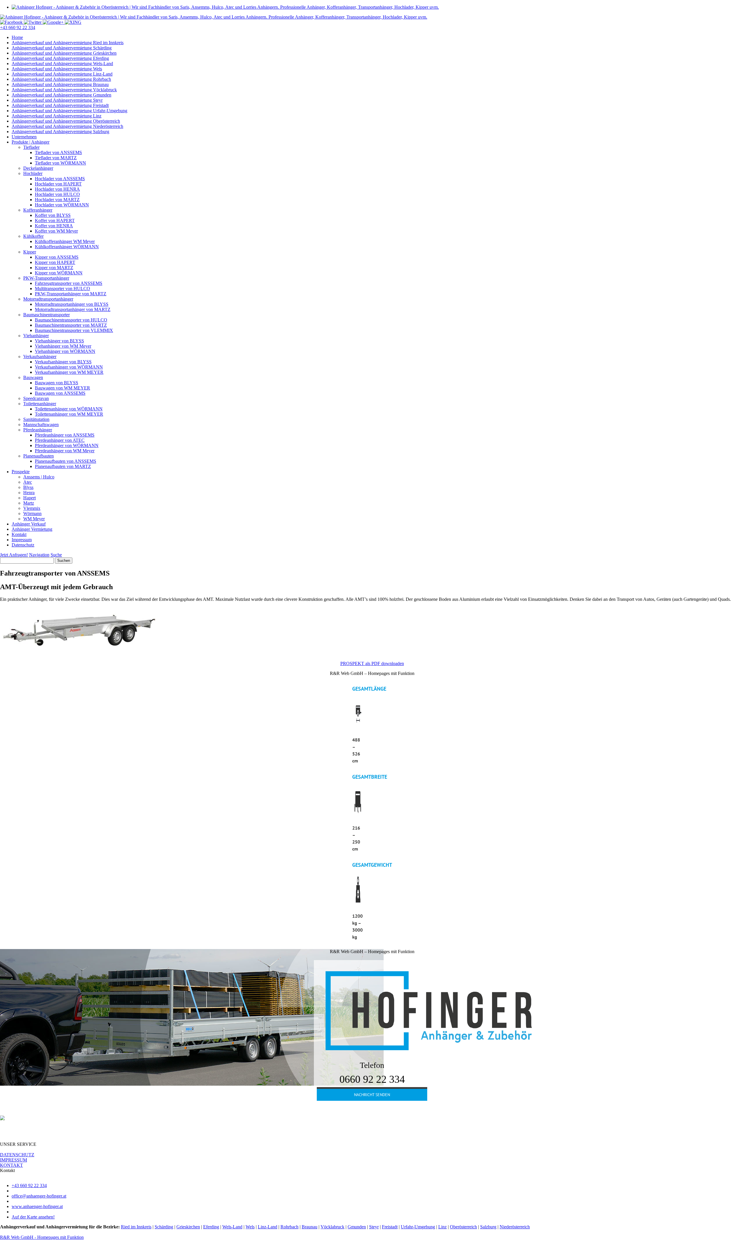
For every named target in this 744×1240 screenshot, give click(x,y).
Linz (442, 1226)
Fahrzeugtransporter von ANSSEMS (68, 283)
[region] (372, 810)
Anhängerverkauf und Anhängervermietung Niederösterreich (67, 126)
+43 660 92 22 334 (17, 27)
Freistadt (390, 1226)
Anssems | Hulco (38, 476)
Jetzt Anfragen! (14, 554)
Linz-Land (267, 1226)
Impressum (22, 539)
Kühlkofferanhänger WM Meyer (65, 241)
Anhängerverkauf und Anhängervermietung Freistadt (60, 105)
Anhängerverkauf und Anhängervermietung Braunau (60, 84)
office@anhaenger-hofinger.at (39, 1195)
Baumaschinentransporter (46, 314)
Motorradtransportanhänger (48, 298)
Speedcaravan (36, 398)
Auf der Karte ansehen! (33, 1216)
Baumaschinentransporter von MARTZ (71, 325)
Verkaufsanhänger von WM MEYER (69, 372)
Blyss (28, 487)
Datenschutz (23, 544)
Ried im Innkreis (136, 1226)
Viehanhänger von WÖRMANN (65, 351)
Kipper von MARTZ (54, 267)
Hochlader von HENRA (57, 189)
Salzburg (488, 1226)
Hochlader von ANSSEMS (60, 178)
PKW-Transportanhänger (46, 278)
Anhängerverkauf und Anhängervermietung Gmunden (61, 94)
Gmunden (357, 1226)
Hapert (29, 497)
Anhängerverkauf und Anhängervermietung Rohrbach (61, 79)
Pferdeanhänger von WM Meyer (64, 450)
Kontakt (19, 534)
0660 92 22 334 (372, 1079)
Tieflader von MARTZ (56, 157)
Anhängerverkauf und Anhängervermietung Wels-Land (62, 63)
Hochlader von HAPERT (58, 183)
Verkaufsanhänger (39, 356)
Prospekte (21, 471)
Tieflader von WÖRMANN (60, 162)
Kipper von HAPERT (55, 262)
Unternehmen (24, 136)
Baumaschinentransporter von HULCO (71, 319)
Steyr (374, 1226)
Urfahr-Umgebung (418, 1226)
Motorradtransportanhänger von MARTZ (72, 309)
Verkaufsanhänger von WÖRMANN (69, 367)
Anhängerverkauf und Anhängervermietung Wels (57, 68)
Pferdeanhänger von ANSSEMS (64, 435)
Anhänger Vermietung (32, 529)
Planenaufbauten (38, 455)
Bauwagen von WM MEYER (62, 387)
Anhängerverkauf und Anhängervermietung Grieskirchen (64, 53)
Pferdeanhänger (37, 429)
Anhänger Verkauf (29, 523)
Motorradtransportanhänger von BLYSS (71, 304)
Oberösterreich (463, 1226)
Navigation (39, 554)
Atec (27, 482)
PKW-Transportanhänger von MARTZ (70, 293)
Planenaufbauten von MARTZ (63, 466)
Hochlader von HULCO (57, 194)
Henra (29, 492)
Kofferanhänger (37, 210)
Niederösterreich (515, 1226)
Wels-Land (232, 1226)
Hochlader (32, 173)
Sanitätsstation (36, 419)
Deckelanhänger (38, 168)
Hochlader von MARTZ (57, 199)
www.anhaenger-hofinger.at (37, 1206)
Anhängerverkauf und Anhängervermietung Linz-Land (62, 74)
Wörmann (32, 513)
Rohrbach (289, 1226)
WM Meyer (34, 518)
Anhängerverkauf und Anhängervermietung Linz (56, 115)
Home (17, 37)
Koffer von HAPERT (55, 220)
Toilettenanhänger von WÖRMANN (69, 408)
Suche (56, 554)
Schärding (164, 1226)
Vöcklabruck (332, 1226)
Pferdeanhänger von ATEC (60, 440)
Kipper (29, 251)
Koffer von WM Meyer (56, 230)
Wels (250, 1226)
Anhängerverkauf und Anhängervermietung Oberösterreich (66, 121)
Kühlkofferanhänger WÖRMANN (67, 246)
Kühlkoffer (33, 236)
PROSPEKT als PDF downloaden (372, 663)
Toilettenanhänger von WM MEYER (69, 414)
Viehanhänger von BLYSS (59, 340)
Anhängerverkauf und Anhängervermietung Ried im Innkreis (68, 42)
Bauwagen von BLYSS (56, 382)
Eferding (211, 1226)
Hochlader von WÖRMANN (62, 204)
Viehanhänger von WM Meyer (63, 346)
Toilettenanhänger (39, 403)
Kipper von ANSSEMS (56, 257)
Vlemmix (31, 508)
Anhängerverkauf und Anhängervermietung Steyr (57, 100)
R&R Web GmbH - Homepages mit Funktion (42, 1237)
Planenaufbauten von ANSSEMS (65, 461)
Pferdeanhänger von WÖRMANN (67, 445)
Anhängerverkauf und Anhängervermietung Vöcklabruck (64, 89)
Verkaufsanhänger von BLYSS (63, 361)
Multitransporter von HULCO (62, 288)
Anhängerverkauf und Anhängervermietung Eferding (60, 58)
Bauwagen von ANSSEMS (60, 393)
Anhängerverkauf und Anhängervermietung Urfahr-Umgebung (69, 110)
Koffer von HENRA (54, 225)
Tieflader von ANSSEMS (58, 152)
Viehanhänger (36, 335)
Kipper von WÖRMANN (59, 272)
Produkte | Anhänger (30, 142)
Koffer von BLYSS (53, 215)
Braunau (309, 1226)
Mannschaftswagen (41, 424)
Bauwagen (33, 377)
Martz (28, 503)
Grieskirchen (188, 1226)
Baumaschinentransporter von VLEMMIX (74, 330)
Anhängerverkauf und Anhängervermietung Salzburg (60, 131)
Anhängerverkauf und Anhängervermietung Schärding (62, 47)
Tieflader (31, 147)
